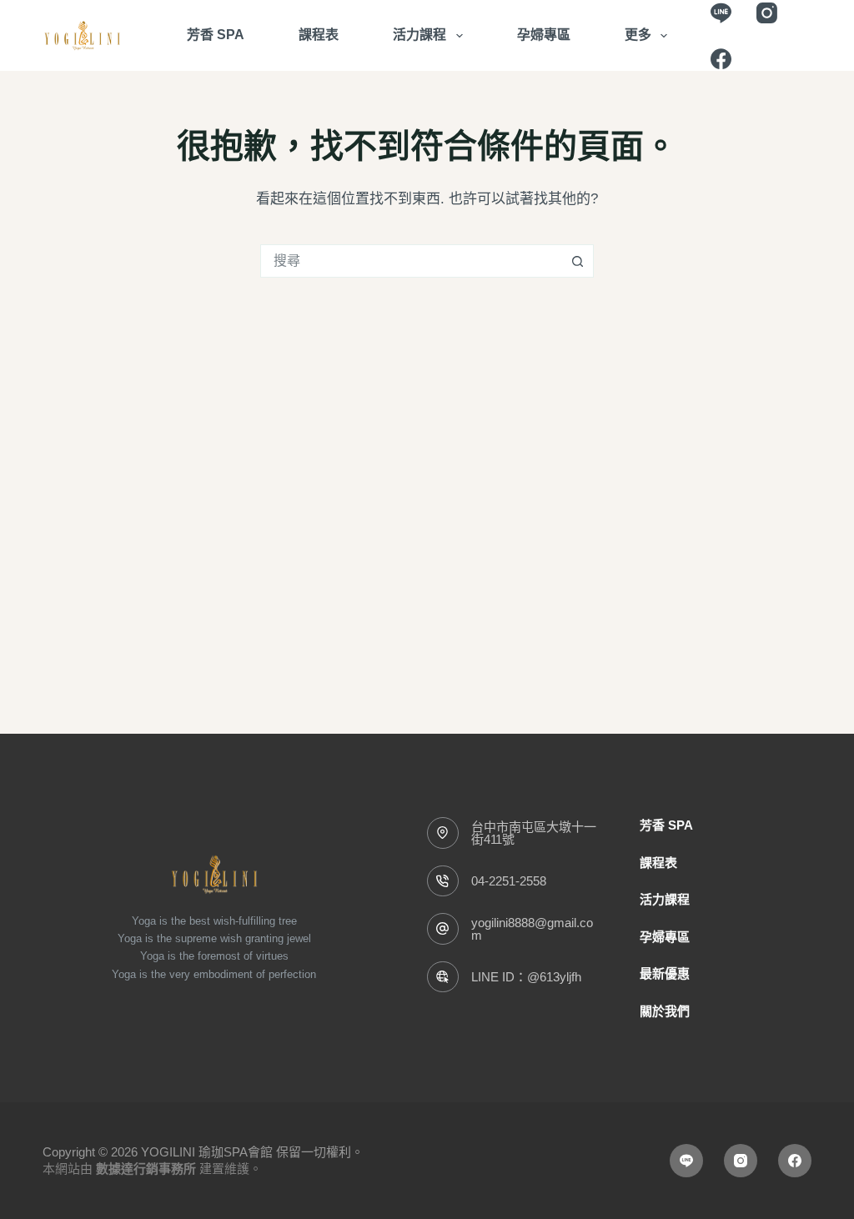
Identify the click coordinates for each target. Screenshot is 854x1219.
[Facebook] (721, 58)
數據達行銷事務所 (146, 1168)
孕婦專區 (543, 35)
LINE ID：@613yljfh (526, 977)
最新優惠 (665, 973)
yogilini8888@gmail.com (532, 929)
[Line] (721, 13)
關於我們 (665, 1011)
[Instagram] (766, 13)
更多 (638, 35)
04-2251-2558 (508, 881)
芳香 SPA (215, 35)
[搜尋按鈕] (577, 261)
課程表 (319, 35)
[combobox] (411, 261)
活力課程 (419, 35)
